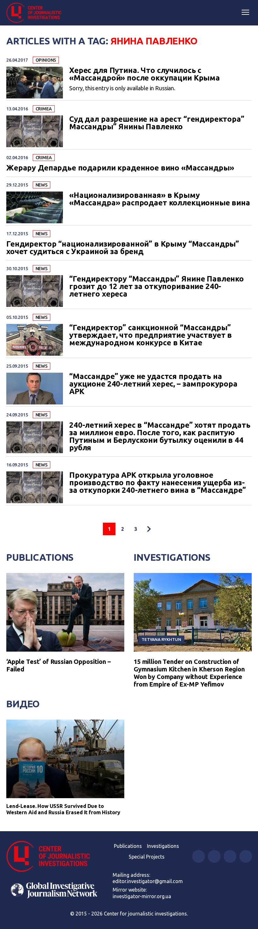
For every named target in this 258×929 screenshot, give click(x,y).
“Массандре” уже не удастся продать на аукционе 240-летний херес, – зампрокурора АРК (153, 384)
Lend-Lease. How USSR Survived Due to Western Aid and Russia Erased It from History (63, 809)
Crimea (44, 108)
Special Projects (147, 856)
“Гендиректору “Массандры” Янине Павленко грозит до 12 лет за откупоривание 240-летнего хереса (156, 286)
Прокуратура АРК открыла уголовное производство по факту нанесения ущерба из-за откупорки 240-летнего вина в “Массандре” (157, 482)
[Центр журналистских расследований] (36, 13)
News (42, 184)
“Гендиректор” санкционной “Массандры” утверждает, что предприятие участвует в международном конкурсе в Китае (150, 335)
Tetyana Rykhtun (161, 639)
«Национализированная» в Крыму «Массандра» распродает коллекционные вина (159, 199)
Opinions (46, 60)
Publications (40, 557)
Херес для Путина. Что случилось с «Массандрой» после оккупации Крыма (144, 74)
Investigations (172, 557)
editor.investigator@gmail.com (148, 881)
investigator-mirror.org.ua (142, 896)
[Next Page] (149, 529)
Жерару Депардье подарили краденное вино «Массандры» (120, 168)
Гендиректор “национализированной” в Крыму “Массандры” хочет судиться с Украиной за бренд (122, 247)
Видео (23, 703)
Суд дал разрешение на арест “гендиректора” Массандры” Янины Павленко (156, 123)
